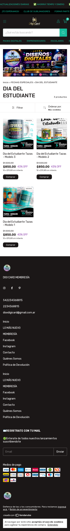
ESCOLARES (57, 41)
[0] (65, 21)
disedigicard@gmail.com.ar (19, 312)
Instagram (9, 346)
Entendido (53, 525)
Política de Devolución (16, 364)
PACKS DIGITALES (12, 41)
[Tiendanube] (17, 516)
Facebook (9, 340)
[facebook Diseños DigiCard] (12, 288)
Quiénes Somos (12, 358)
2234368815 (11, 306)
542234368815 (13, 300)
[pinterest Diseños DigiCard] (19, 288)
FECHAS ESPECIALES (22, 82)
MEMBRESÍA (10, 334)
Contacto (9, 352)
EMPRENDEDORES (36, 41)
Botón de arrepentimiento (23, 509)
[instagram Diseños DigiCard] (4, 288)
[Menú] (4, 21)
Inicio (6, 82)
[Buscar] (63, 33)
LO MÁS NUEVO (12, 327)
